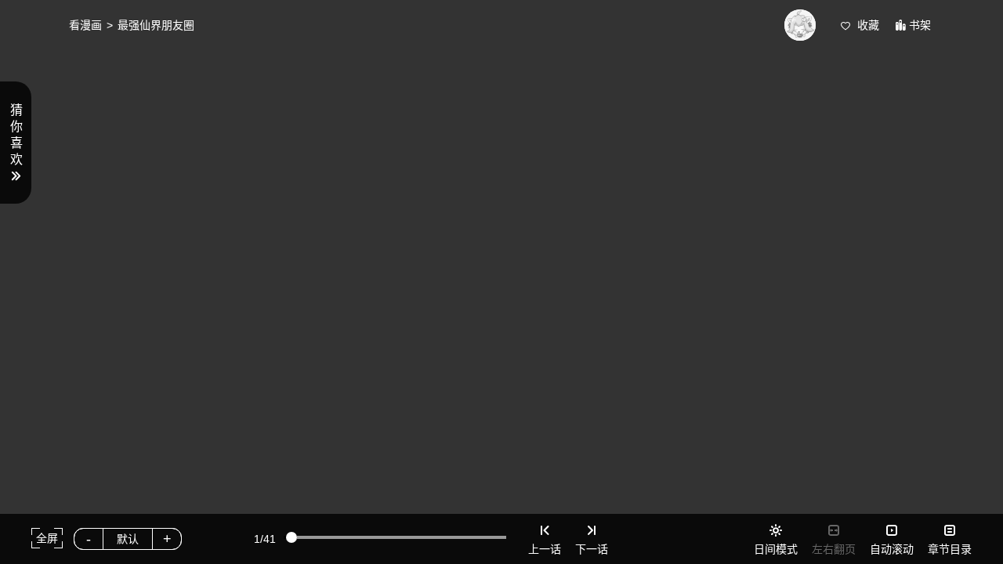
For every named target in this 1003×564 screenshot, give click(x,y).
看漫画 (85, 25)
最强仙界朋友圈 (156, 25)
